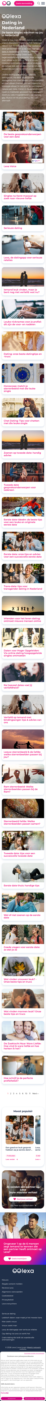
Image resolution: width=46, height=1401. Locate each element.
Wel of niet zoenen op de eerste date (22, 916)
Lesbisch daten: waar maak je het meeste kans (22, 1318)
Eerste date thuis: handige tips (21, 885)
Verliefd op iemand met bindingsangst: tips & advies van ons (22, 720)
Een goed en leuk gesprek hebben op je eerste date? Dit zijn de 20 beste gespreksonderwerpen (18, 1148)
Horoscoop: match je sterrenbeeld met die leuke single (19, 388)
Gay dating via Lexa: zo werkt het (16, 1334)
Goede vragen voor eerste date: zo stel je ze (22, 948)
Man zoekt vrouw (9, 1322)
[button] (43, 3)
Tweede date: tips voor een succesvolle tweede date (19, 854)
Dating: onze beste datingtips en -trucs (23, 355)
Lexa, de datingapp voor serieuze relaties (23, 259)
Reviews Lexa (7, 1288)
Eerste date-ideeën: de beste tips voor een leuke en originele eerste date (23, 522)
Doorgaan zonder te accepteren (34, 1353)
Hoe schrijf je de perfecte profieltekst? (18, 1079)
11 (30, 1093)
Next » (35, 1093)
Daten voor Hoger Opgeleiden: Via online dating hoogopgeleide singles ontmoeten (23, 653)
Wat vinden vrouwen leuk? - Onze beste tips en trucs (20, 980)
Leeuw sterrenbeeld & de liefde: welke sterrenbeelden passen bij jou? (23, 754)
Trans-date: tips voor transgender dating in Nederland (23, 587)
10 (26, 1093)
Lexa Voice (10, 166)
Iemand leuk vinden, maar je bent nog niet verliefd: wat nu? (22, 291)
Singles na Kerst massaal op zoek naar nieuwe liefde (20, 197)
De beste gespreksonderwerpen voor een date (22, 135)
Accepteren (12, 1398)
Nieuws (5, 1280)
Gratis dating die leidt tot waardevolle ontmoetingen (18, 1338)
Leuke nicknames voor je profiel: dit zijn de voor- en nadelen (23, 323)
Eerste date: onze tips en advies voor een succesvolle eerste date (23, 555)
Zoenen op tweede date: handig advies (22, 454)
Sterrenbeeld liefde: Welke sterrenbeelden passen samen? (22, 822)
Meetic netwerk (34, 1347)
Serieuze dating (13, 228)
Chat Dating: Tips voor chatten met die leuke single (21, 422)
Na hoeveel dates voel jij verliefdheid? (18, 686)
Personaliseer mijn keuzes (34, 1398)
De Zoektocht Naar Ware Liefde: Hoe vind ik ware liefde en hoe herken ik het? (22, 1046)
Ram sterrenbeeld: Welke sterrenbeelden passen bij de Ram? (21, 789)
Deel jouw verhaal (25, 1199)
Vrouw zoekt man (9, 1325)
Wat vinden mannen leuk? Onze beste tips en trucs (22, 1012)
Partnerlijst (5, 1393)
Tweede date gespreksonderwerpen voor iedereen (20, 487)
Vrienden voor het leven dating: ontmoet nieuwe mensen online (22, 619)
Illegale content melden (12, 1284)
